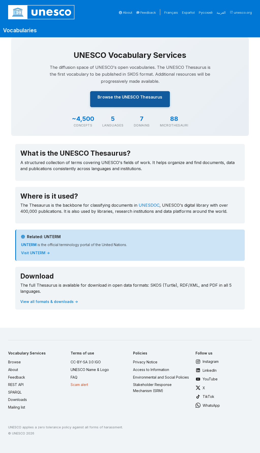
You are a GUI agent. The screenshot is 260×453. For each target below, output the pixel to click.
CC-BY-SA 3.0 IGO (86, 362)
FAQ (74, 377)
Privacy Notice (145, 362)
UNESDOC (149, 205)
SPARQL (15, 392)
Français (171, 12)
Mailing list (16, 407)
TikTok (208, 396)
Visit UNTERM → (35, 253)
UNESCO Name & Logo (90, 369)
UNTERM (29, 244)
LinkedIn (210, 370)
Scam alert (79, 384)
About (127, 12)
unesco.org (241, 12)
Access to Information (151, 369)
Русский (206, 12)
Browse (14, 362)
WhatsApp (211, 405)
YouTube (210, 379)
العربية (221, 12)
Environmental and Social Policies (161, 377)
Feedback (147, 12)
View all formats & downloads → (49, 301)
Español (188, 12)
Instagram (211, 361)
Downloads (17, 399)
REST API (16, 384)
